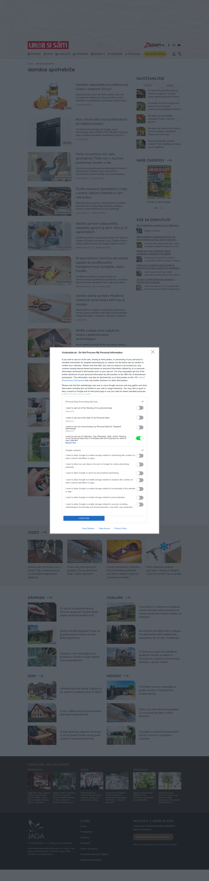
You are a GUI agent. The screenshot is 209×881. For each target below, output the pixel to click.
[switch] (139, 408)
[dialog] (104, 440)
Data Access (104, 528)
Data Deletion (88, 528)
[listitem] (104, 401)
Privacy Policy (120, 528)
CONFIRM (84, 518)
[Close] (153, 352)
